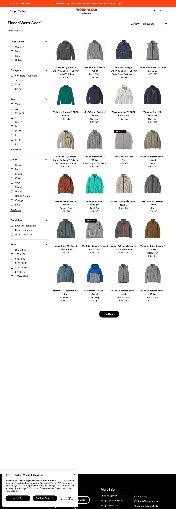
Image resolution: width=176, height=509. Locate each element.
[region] (40, 488)
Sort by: (135, 23)
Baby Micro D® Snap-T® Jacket (94, 292)
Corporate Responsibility (146, 506)
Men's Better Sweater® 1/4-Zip (66, 292)
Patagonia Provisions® (111, 505)
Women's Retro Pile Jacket (123, 201)
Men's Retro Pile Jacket (65, 246)
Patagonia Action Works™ (112, 500)
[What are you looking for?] (155, 11)
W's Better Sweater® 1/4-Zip (66, 112)
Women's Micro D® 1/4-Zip (124, 112)
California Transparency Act (147, 501)
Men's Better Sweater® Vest (152, 67)
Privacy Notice (61, 488)
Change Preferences (67, 498)
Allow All (18, 498)
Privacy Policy (140, 496)
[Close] (75, 474)
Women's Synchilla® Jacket (124, 246)
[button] (161, 11)
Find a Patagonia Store (111, 495)
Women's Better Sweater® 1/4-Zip (94, 158)
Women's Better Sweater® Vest (123, 292)
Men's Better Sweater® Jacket (95, 114)
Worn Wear (25, 3)
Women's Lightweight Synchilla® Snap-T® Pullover (66, 69)
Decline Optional (45, 498)
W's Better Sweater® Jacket (95, 246)
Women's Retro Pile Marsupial (152, 114)
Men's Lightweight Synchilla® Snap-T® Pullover (124, 69)
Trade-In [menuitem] (22, 11)
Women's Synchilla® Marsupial (94, 203)
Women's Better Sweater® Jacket (94, 69)
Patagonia (14, 3)
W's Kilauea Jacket (124, 156)
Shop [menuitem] (13, 11)
